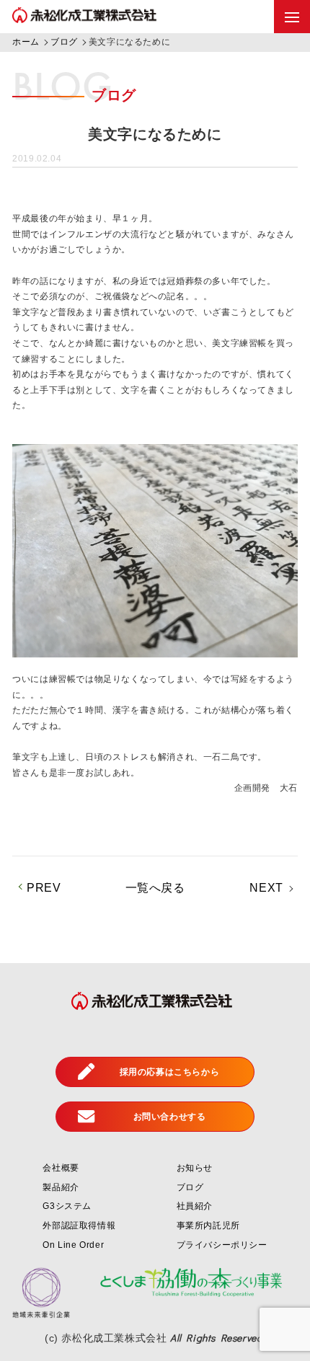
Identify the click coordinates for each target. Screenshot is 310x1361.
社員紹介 (195, 1206)
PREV (44, 888)
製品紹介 (61, 1187)
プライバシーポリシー (222, 1245)
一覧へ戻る (155, 888)
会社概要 (61, 1168)
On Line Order (73, 1245)
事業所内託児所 (208, 1225)
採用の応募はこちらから (170, 1072)
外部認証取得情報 (79, 1225)
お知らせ (195, 1168)
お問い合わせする (169, 1117)
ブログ (190, 1187)
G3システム (67, 1206)
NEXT (266, 888)
